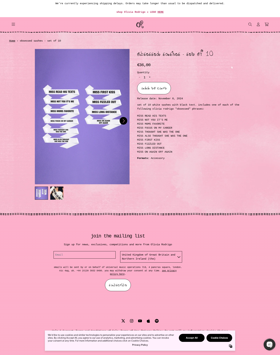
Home (12, 40)
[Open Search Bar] (250, 24)
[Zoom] (82, 116)
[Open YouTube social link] (140, 321)
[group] (41, 193)
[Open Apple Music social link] (148, 321)
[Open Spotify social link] (157, 321)
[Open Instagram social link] (131, 321)
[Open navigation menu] (13, 24)
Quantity (143, 72)
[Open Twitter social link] (123, 321)
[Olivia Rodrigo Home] (140, 24)
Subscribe (118, 285)
